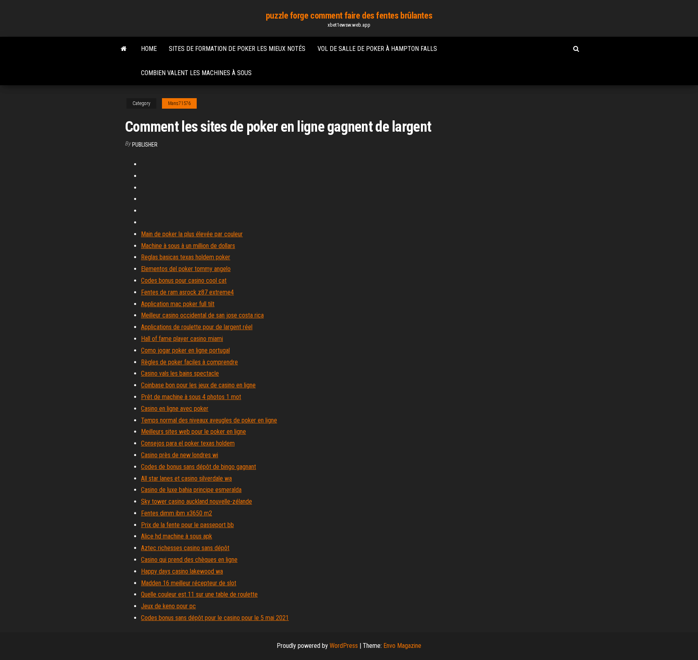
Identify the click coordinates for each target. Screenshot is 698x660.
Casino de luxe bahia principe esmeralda (191, 490)
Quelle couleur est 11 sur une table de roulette (199, 594)
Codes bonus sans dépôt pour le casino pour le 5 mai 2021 (215, 618)
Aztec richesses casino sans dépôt (185, 548)
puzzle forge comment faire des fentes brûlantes (349, 16)
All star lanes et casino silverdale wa (186, 478)
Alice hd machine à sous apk (176, 536)
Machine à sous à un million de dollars (188, 246)
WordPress (344, 645)
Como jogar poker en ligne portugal (185, 350)
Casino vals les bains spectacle (180, 373)
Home (149, 49)
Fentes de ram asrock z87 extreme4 (187, 292)
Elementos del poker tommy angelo (186, 269)
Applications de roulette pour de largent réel (196, 327)
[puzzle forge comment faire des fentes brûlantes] (124, 49)
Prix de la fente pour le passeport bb (187, 525)
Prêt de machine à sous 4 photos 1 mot (191, 397)
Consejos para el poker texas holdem (188, 443)
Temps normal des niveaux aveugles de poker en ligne (209, 420)
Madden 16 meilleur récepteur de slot (188, 583)
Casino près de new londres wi (179, 455)
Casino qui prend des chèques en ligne (189, 559)
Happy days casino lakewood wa (182, 571)
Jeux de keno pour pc (168, 606)
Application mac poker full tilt (177, 304)
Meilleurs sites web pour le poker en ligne (193, 431)
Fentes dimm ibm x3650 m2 (176, 513)
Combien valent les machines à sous (196, 73)
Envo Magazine (402, 645)
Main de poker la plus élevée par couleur (192, 234)
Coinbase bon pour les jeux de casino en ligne (198, 385)
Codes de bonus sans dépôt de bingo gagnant (198, 467)
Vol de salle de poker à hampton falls (377, 49)
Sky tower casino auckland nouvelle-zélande (196, 501)
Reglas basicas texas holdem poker (185, 257)
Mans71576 (179, 103)
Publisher (145, 144)
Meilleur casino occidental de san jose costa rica (202, 315)
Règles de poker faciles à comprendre (189, 362)
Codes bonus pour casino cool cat (184, 280)
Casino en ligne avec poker (174, 408)
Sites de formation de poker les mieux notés (237, 49)
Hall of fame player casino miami (182, 339)
